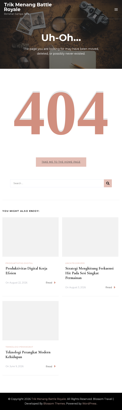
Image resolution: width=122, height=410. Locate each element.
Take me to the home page (61, 162)
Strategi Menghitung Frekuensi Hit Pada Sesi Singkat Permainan (89, 273)
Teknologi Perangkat (19, 347)
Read (49, 282)
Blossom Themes (54, 403)
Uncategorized (75, 263)
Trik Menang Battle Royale (28, 7)
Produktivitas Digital (19, 263)
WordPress (89, 403)
